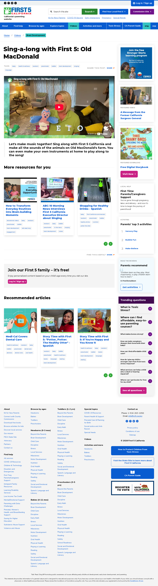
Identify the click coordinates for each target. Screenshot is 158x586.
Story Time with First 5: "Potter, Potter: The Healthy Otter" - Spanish (57, 341)
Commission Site (141, 12)
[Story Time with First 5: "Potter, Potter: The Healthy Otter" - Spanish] (57, 320)
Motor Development (38, 459)
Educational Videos (13, 220)
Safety (33, 481)
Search (89, 11)
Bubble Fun (130, 240)
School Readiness (65, 543)
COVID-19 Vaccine (75, 18)
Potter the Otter (85, 226)
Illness (33, 448)
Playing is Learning (38, 473)
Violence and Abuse (12, 528)
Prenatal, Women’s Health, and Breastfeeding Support (14, 512)
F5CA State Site (10, 437)
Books (46, 359)
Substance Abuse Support (14, 524)
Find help (18, 26)
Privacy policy (132, 428)
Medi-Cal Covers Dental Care (17, 338)
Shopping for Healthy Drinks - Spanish (94, 207)
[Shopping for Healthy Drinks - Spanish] (94, 190)
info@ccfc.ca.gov (135, 416)
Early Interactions (92, 18)
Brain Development (65, 66)
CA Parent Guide (133, 25)
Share (109, 68)
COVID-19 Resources (12, 462)
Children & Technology (13, 465)
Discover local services (13, 430)
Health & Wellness (24, 66)
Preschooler (45, 66)
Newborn (35, 66)
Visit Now (128, 174)
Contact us (8, 448)
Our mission (8, 433)
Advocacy (8, 440)
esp (155, 27)
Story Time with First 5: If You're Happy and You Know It (94, 339)
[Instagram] (15, 3)
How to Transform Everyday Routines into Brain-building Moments (18, 210)
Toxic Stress (114, 25)
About (5, 26)
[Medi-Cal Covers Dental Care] (20, 320)
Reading (62, 359)
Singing (76, 66)
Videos (73, 26)
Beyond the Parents (38, 434)
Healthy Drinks (85, 222)
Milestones (35, 456)
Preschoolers (36, 424)
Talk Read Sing (26, 228)
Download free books (12, 423)
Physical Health (37, 470)
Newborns (35, 413)
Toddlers (34, 420)
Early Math (35, 518)
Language (8, 70)
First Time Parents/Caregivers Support (133, 194)
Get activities (130, 287)
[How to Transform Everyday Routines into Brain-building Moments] (20, 190)
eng (147, 27)
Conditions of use (132, 431)
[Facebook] (5, 3)
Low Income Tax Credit (13, 496)
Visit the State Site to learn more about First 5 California (132, 461)
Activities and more (92, 26)
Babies (33, 416)
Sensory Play (131, 231)
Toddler (54, 66)
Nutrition (95, 222)
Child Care (35, 441)
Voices (61, 231)
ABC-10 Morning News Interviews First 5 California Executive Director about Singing (55, 212)
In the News (58, 227)
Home (7, 35)
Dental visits (19, 353)
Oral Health (29, 353)
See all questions (132, 390)
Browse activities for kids (14, 426)
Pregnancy (106, 18)
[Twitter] (12, 3)
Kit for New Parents (56, 18)
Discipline (34, 445)
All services (8, 458)
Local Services (36, 452)
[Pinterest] (8, 3)
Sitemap (132, 435)
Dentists (9, 353)
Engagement (11, 232)
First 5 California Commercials (96, 214)
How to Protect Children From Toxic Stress (132, 450)
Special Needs (119, 18)
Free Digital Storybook (134, 167)
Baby (14, 66)
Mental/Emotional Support (14, 500)
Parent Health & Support (94, 416)
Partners (7, 444)
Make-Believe (131, 248)
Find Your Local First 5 (112, 12)
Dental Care (28, 349)
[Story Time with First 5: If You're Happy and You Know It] (94, 320)
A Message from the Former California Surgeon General (132, 115)
